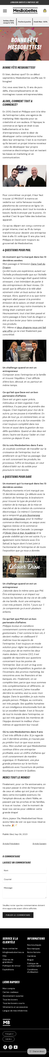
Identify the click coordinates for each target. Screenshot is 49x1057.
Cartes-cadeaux (10, 992)
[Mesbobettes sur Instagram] (10, 1048)
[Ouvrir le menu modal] (5, 11)
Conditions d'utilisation (32, 970)
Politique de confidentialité (34, 964)
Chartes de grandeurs (8, 960)
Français (8, 1034)
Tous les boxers (10, 999)
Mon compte (9, 988)
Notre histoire (33, 952)
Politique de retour (12, 965)
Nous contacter (10, 948)
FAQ (4, 956)
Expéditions (8, 969)
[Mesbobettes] (25, 11)
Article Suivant (39, 843)
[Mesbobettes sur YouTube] (16, 1047)
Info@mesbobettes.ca (13, 952)
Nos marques (33, 948)
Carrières (31, 956)
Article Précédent (11, 843)
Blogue (30, 959)
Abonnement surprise (13, 996)
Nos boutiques (34, 945)
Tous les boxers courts (14, 1003)
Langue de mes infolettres (15, 1010)
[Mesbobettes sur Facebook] (5, 1048)
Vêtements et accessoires (15, 1007)
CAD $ (7, 1039)
